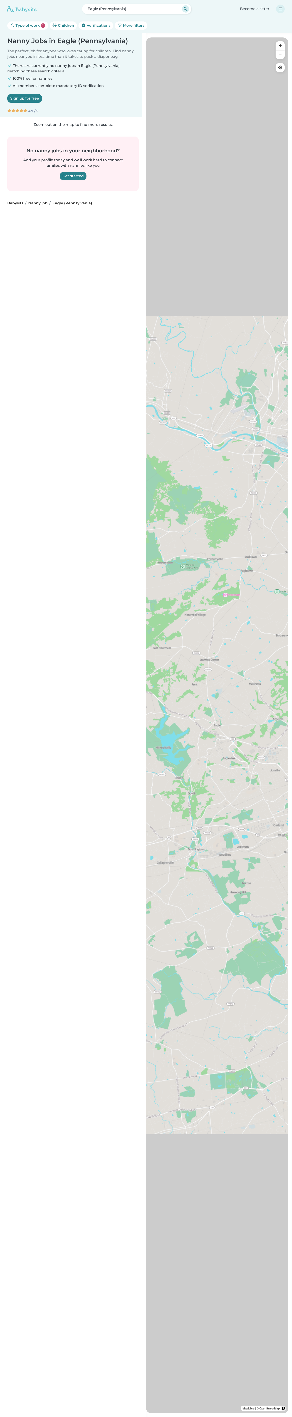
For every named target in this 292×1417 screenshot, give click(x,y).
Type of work (29, 25)
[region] (217, 725)
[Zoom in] (280, 45)
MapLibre (248, 1408)
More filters (133, 25)
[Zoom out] (280, 54)
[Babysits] (21, 9)
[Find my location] (280, 67)
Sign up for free (24, 98)
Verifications (98, 25)
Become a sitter (254, 9)
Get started (73, 176)
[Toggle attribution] (283, 1408)
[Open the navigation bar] (280, 9)
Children (65, 25)
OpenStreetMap (269, 1408)
